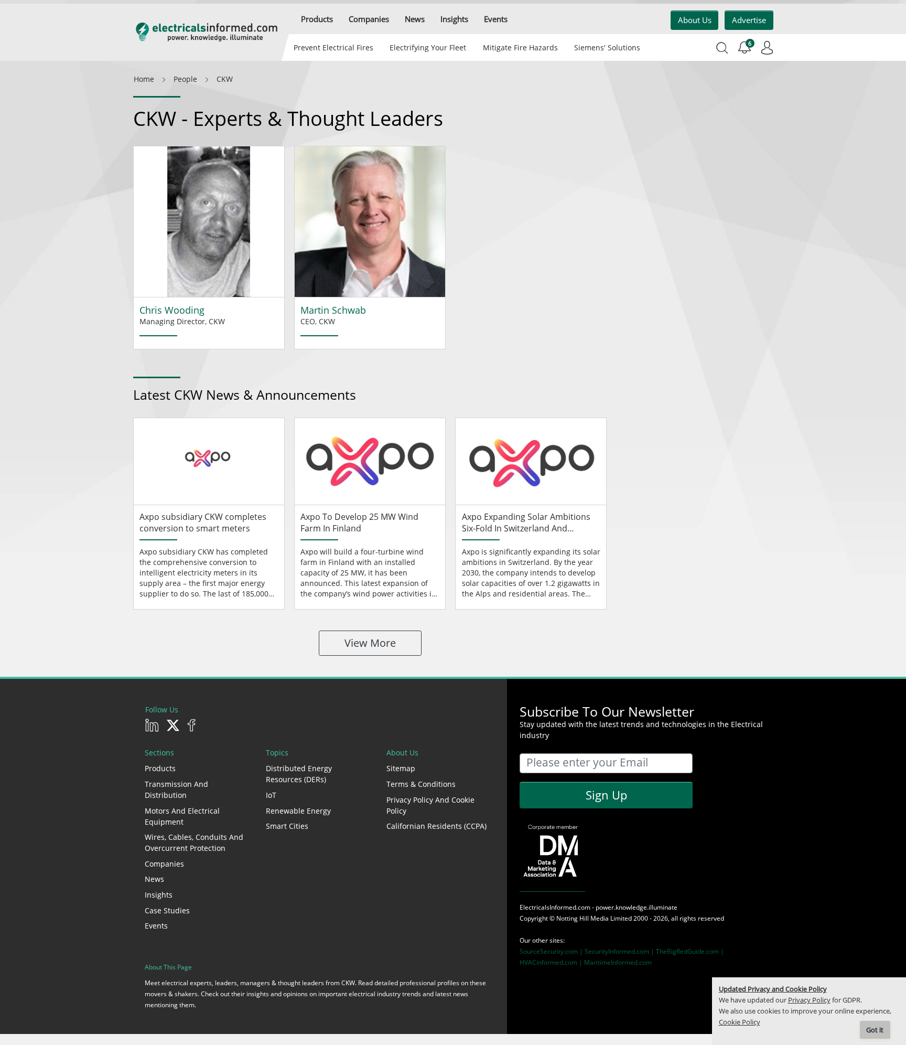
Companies (164, 864)
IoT (271, 795)
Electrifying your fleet (428, 47)
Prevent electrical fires (333, 47)
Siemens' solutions (607, 47)
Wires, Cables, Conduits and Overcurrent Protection (194, 842)
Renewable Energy (298, 811)
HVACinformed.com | (552, 962)
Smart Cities (287, 826)
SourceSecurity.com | (552, 951)
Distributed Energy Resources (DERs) (299, 773)
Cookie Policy (739, 1022)
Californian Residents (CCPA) (436, 826)
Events (156, 926)
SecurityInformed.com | (620, 951)
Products (160, 768)
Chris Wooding (171, 310)
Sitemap (400, 768)
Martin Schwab (333, 310)
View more (370, 643)
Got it (874, 1030)
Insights (158, 895)
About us (694, 20)
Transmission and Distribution (176, 789)
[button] (317, 19)
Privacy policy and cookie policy (430, 805)
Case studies (167, 910)
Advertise (749, 20)
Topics (277, 753)
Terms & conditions (421, 784)
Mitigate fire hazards (519, 47)
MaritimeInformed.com (618, 962)
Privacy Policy (809, 1000)
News (154, 879)
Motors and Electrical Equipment (182, 816)
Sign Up (606, 795)
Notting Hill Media (582, 918)
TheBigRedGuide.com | (690, 951)
